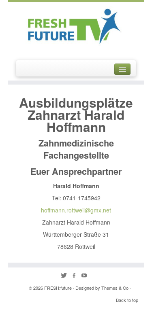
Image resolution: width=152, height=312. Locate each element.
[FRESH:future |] (76, 24)
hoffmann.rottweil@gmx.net (76, 210)
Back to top (127, 300)
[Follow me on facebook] (76, 275)
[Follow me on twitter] (66, 275)
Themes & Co (114, 287)
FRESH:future (58, 287)
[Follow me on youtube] (86, 275)
